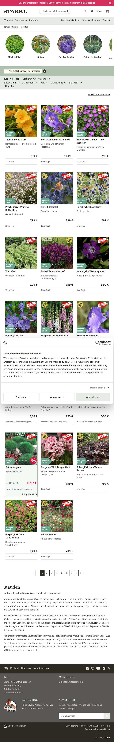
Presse (104, 726)
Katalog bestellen (12, 689)
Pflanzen (8, 20)
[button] (13, 79)
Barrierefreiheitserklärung (97, 729)
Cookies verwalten (17, 726)
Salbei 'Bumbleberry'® (53, 271)
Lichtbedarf (28, 83)
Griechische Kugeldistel (89, 207)
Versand (42, 79)
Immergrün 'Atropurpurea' (91, 271)
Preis (42, 83)
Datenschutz (72, 726)
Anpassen (55, 397)
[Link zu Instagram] (92, 668)
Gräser (40, 57)
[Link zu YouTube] (98, 668)
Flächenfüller (15, 57)
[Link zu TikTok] (104, 668)
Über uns (26, 668)
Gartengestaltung (70, 20)
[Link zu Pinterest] (109, 668)
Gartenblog (30, 700)
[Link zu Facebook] (87, 668)
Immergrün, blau (14, 335)
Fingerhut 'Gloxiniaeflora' (54, 335)
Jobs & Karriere (41, 668)
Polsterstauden (67, 57)
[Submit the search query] (66, 11)
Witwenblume (48, 534)
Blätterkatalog (87, 3)
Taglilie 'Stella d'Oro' (16, 139)
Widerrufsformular (13, 693)
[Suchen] (107, 716)
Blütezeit (74, 83)
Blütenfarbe (10, 83)
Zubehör (33, 20)
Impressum (86, 726)
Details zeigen (97, 387)
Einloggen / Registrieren (71, 682)
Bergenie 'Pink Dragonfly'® (55, 467)
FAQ (6, 668)
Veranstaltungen (91, 20)
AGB (96, 726)
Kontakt (14, 668)
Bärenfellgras (13, 467)
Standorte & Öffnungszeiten (17, 682)
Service (106, 20)
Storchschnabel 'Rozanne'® (55, 139)
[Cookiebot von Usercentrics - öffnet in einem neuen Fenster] (98, 342)
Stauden (24, 27)
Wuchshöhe (57, 83)
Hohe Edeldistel (49, 207)
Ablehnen (21, 397)
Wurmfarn (10, 271)
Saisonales (21, 20)
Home (6, 27)
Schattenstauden (93, 57)
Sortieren (27, 79)
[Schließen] (110, 3)
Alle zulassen (93, 397)
